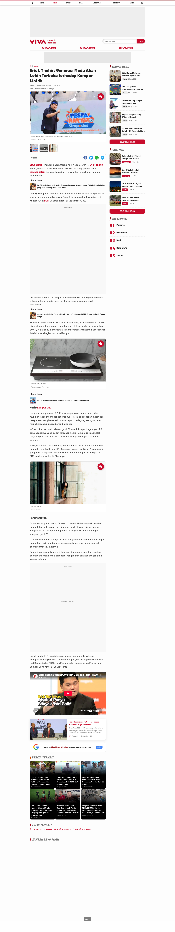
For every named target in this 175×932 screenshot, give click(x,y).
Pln (76, 829)
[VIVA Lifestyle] (87, 48)
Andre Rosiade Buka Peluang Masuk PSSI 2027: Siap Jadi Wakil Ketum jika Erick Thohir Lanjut (71, 315)
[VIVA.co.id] (44, 41)
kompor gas (44, 407)
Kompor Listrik (52, 829)
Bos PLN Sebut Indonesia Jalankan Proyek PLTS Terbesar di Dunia (63, 400)
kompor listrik (37, 171)
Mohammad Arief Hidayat (45, 89)
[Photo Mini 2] (43, 148)
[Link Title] (115, 76)
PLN (46, 200)
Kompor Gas (66, 829)
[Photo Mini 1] (34, 148)
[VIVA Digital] (49, 48)
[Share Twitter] (91, 158)
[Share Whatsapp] (97, 158)
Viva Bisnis (86, 829)
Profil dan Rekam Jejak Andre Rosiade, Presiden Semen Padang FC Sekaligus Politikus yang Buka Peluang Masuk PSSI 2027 (71, 186)
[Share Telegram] (102, 158)
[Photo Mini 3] (53, 148)
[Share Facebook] (85, 158)
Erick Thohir (96, 164)
